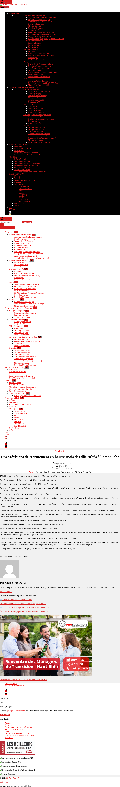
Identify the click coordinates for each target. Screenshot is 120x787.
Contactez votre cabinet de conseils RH (19, 736)
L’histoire (17, 182)
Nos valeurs (18, 178)
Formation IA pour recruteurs (39, 77)
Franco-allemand (34, 43)
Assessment (32, 106)
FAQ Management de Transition (26, 153)
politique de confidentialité (16, 711)
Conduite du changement (37, 136)
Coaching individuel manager (39, 91)
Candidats (13, 157)
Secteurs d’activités (30, 49)
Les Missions (19, 151)
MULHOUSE (24, 187)
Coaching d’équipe (21, 315)
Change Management (31, 89)
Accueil (32, 472)
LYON (21, 193)
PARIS (21, 191)
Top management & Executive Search (42, 18)
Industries (31, 51)
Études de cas (19, 203)
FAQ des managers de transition (26, 165)
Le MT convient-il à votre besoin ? (27, 155)
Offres (25, 62)
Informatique (33, 58)
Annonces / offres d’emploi (38, 81)
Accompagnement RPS (36, 100)
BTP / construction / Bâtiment (39, 60)
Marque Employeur (35, 70)
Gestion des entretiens (36, 132)
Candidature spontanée (22, 161)
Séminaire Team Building (37, 96)
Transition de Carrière (22, 170)
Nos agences (18, 184)
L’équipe (17, 176)
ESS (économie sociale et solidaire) (41, 56)
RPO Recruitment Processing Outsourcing (43, 72)
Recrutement (14, 13)
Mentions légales (11, 684)
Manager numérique (35, 140)
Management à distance (36, 130)
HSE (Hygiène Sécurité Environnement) (43, 34)
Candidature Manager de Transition (27, 163)
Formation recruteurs (35, 75)
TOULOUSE (24, 199)
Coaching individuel (35, 108)
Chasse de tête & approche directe (40, 64)
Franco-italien (33, 47)
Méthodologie (28, 79)
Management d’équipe (36, 127)
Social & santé (33, 30)
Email (3, 702)
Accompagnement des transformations (23, 87)
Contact (12, 210)
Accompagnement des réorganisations (37, 115)
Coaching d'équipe (35, 94)
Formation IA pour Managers (39, 142)
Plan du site (9, 738)
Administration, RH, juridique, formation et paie (46, 39)
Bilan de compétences (36, 113)
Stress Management (30, 98)
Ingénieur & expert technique (39, 20)
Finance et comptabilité (36, 26)
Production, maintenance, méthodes (41, 32)
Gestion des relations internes (39, 134)
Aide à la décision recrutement (39, 68)
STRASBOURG (25, 189)
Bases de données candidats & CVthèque (43, 83)
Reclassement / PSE (35, 117)
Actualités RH (60, 451)
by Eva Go (4, 782)
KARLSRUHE (24, 201)
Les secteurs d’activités (22, 149)
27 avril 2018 (64, 466)
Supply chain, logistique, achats (39, 37)
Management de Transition (19, 144)
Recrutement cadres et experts (34, 15)
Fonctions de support (36, 28)
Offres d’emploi (20, 159)
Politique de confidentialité (14, 686)
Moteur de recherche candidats (39, 85)
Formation (27, 125)
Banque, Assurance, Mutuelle (39, 53)
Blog (11, 208)
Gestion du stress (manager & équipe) (42, 138)
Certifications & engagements (25, 180)
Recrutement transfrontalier (33, 41)
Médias (16, 206)
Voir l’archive (6, 592)
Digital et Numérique (36, 24)
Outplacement (33, 121)
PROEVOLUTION (16, 174)
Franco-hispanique (35, 45)
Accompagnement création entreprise (32, 172)
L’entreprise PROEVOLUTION (17, 733)
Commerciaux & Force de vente (40, 22)
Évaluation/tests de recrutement (39, 66)
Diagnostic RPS (34, 102)
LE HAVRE (23, 195)
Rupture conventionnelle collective (41, 119)
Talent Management (30, 104)
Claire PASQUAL (65, 463)
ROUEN (22, 197)
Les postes (18, 146)
